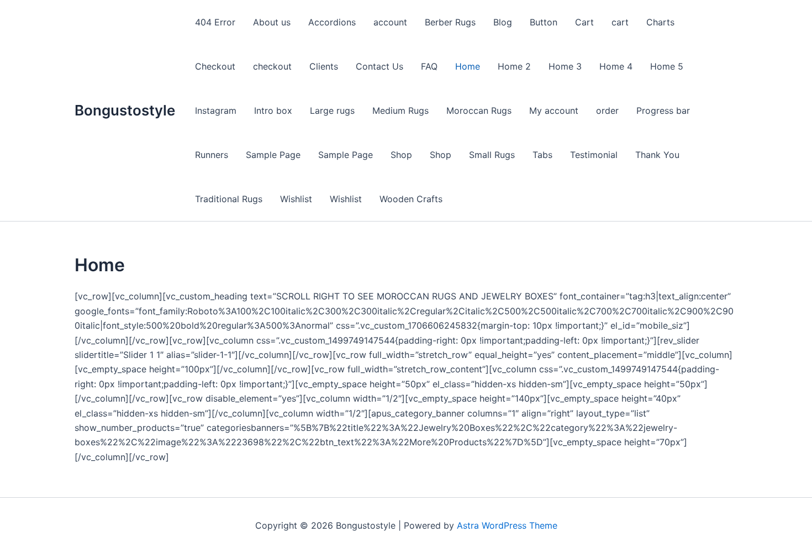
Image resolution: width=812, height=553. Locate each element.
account (390, 22)
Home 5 (666, 66)
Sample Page (273, 154)
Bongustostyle (125, 110)
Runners (211, 154)
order (607, 110)
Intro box (273, 110)
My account (553, 110)
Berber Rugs (450, 22)
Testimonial (594, 154)
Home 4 (615, 66)
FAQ (429, 66)
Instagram (215, 110)
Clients (323, 66)
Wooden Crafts (410, 198)
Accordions (332, 22)
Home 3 (565, 66)
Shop (401, 154)
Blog (502, 22)
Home (467, 66)
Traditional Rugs (228, 198)
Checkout (215, 66)
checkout (272, 66)
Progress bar (663, 110)
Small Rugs (492, 154)
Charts (660, 22)
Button (543, 22)
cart (620, 22)
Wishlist (296, 198)
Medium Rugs (400, 110)
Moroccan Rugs (479, 110)
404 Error (215, 22)
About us (272, 22)
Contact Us (379, 66)
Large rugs (332, 110)
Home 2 (514, 66)
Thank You (657, 154)
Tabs (542, 154)
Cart (584, 22)
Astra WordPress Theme (507, 525)
